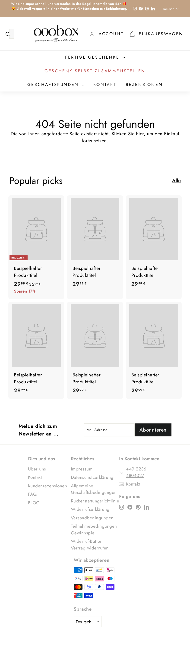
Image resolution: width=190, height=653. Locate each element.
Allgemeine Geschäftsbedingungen (94, 489)
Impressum (82, 469)
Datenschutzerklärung (92, 477)
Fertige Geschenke (93, 57)
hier (140, 133)
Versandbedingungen (92, 518)
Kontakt (104, 85)
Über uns (37, 469)
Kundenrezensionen (47, 486)
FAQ (32, 494)
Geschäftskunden (54, 85)
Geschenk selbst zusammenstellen (95, 71)
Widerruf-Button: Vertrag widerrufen (90, 544)
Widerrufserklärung (90, 509)
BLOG (34, 503)
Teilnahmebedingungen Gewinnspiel (94, 529)
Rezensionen (144, 85)
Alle (176, 180)
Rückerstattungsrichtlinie (95, 501)
